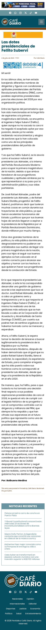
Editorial (32, 603)
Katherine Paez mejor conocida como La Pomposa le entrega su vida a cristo (23, 546)
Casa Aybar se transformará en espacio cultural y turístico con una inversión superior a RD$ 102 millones (22, 557)
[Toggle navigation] (41, 22)
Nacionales (17, 598)
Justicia (22, 608)
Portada (22, 488)
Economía (35, 608)
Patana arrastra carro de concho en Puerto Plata (22, 514)
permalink (8, 491)
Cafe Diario (41, 58)
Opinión (30, 598)
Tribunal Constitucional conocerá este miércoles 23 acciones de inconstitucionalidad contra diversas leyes (23, 524)
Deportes (10, 608)
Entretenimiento (33, 613)
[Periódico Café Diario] (11, 21)
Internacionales (17, 603)
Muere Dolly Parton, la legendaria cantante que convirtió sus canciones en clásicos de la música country (23, 536)
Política (8, 613)
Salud (18, 613)
